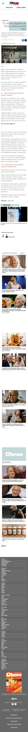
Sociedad (3, 592)
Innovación (3, 626)
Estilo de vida (3, 656)
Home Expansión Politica (5, 570)
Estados (2, 589)
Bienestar (3, 666)
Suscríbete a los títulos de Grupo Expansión (14, 694)
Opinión (2, 591)
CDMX (2, 588)
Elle (2, 651)
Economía (3, 572)
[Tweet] (26, 40)
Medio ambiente (4, 619)
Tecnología (3, 575)
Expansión (4, 568)
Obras (2, 558)
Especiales (3, 636)
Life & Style (4, 607)
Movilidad (3, 623)
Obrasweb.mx (15, 704)
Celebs (2, 655)
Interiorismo (3, 565)
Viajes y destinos (4, 663)
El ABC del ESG (3, 627)
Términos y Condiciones (14, 724)
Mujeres (2, 579)
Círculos (3, 643)
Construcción (9, 7)
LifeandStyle (3, 580)
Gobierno (3, 584)
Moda (2, 644)
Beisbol (2, 597)
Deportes (3, 611)
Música (2, 614)
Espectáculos (4, 640)
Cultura (2, 648)
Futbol (2, 596)
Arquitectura (5, 20)
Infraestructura (4, 562)
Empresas (3, 569)
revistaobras (13, 704)
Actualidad (3, 632)
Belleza (2, 646)
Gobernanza (3, 622)
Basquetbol (3, 600)
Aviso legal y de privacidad (14, 718)
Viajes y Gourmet (4, 615)
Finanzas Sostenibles (5, 624)
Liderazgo (3, 634)
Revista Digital (4, 604)
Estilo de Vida (3, 667)
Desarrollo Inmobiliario (5, 561)
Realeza (2, 642)
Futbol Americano (4, 599)
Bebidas (2, 662)
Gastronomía (3, 660)
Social (2, 620)
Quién (2, 639)
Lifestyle (3, 603)
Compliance (14, 721)
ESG (2, 577)
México (2, 585)
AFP (7, 234)
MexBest (3, 659)
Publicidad (14, 715)
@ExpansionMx (11, 236)
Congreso (3, 587)
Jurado (2, 669)
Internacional (4, 573)
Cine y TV (3, 612)
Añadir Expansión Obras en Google (9, 43)
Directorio (14, 727)
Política (3, 583)
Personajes (3, 664)
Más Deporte (3, 602)
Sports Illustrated (5, 595)
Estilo (2, 608)
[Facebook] (23, 40)
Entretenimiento (4, 609)
